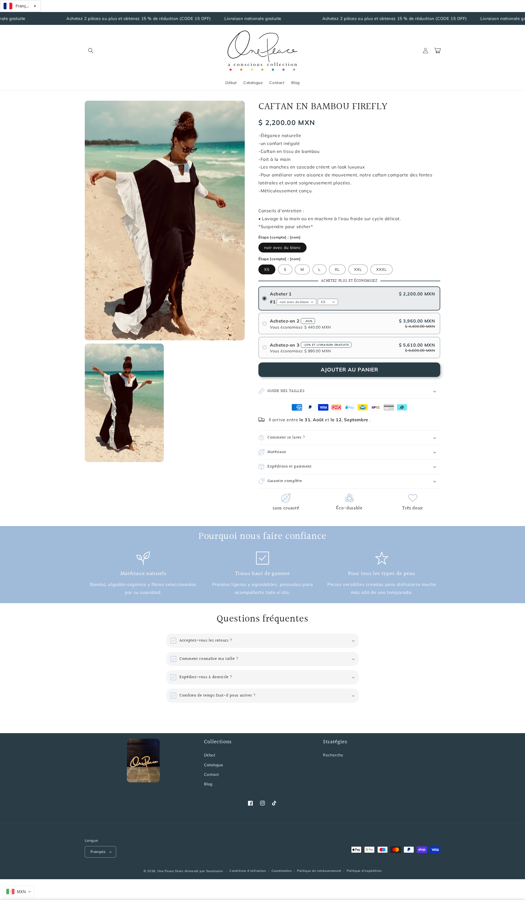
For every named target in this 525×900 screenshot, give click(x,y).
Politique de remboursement (319, 871)
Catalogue (213, 764)
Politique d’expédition (364, 871)
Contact (211, 774)
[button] (91, 51)
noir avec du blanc (282, 247)
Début (209, 755)
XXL (358, 269)
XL (337, 269)
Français (98, 851)
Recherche (333, 755)
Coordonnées (282, 871)
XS (267, 269)
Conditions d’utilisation (247, 871)
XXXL (381, 269)
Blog (208, 784)
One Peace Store (170, 871)
